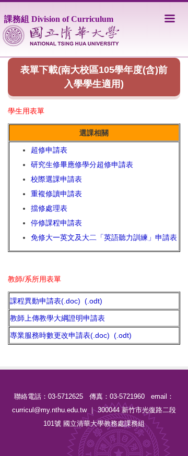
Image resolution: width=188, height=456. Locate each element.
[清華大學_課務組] (61, 35)
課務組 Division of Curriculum (58, 19)
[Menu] (169, 18)
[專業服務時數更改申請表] (113, 335)
